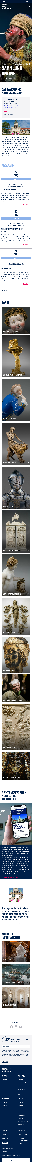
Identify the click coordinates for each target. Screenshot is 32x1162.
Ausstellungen (8, 114)
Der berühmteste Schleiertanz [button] (12, 375)
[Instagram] (16, 1028)
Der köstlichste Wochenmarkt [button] (12, 700)
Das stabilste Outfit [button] (9, 506)
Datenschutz (22, 1130)
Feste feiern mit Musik (9, 189)
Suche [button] (4, 1)
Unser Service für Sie (9, 1005)
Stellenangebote (22, 1124)
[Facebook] (11, 1028)
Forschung (20, 1094)
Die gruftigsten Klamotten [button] (11, 778)
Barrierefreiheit (23, 1134)
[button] (29, 6)
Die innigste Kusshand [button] (9, 419)
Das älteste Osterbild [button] (9, 748)
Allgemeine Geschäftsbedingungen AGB (23, 1141)
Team (19, 1109)
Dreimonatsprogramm (7, 1109)
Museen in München (7, 1148)
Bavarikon (4, 1151)
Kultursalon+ (6, 268)
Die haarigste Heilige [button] (9, 633)
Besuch (28, 1)
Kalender (4, 1105)
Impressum (5, 1143)
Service (20, 1112)
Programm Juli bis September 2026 (13, 982)
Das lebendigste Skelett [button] (10, 462)
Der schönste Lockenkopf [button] (11, 331)
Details (25, 205)
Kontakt (4, 1130)
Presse (4, 1134)
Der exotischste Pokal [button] (10, 670)
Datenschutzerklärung (10, 1056)
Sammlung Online (7, 78)
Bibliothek (20, 1118)
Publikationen (21, 1115)
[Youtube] (20, 1028)
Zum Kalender (5, 290)
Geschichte (20, 1105)
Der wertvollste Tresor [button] (10, 550)
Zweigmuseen (5, 1086)
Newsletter (5, 1138)
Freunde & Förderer (23, 1121)
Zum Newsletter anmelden (10, 877)
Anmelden (5, 1062)
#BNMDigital (21, 1086)
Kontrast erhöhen (16, 1160)
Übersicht (4, 1079)
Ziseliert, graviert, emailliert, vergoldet (12, 230)
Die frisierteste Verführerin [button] (12, 594)
